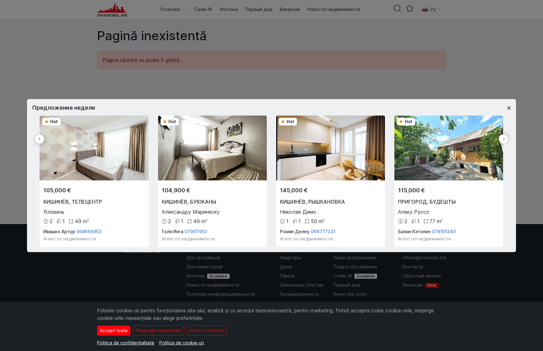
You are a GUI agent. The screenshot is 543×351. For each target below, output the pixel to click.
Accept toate (114, 330)
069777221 (323, 231)
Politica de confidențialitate (125, 342)
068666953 (88, 231)
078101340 (444, 231)
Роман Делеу (295, 231)
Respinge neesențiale (158, 330)
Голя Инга (172, 231)
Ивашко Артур (59, 231)
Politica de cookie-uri (181, 342)
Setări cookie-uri (206, 330)
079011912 (195, 231)
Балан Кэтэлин (414, 231)
